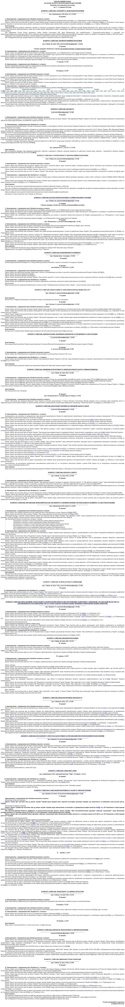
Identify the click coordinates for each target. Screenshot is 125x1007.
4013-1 (25, 826)
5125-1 (54, 454)
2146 (86, 828)
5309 (109, 277)
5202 (71, 20)
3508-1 (46, 325)
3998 (23, 833)
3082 (58, 913)
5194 (114, 597)
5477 (98, 757)
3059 (71, 764)
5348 (96, 236)
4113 (97, 858)
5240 (34, 873)
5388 (68, 881)
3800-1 (119, 317)
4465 (119, 456)
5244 (25, 557)
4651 (106, 713)
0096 (98, 379)
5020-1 (79, 244)
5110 (122, 632)
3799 (109, 915)
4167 (83, 58)
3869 (103, 432)
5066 (90, 550)
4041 (15, 839)
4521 (74, 635)
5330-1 (95, 169)
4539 (3, 803)
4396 (80, 99)
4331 (102, 436)
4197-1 (33, 275)
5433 (10, 687)
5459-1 (4, 80)
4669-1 (89, 872)
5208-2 (96, 982)
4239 (46, 542)
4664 (70, 512)
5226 (63, 782)
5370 (95, 682)
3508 (46, 322)
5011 (102, 272)
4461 (40, 59)
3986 (52, 666)
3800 (112, 314)
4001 (3, 836)
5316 (8, 241)
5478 (27, 628)
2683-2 (82, 863)
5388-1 (6, 885)
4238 (46, 539)
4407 (78, 225)
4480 (10, 849)
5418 (116, 493)
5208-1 (119, 979)
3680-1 (89, 24)
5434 (9, 496)
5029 (62, 984)
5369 (108, 679)
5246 (122, 708)
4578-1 (106, 310)
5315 (29, 939)
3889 (85, 724)
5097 (43, 593)
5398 (70, 754)
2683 (50, 862)
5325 (95, 484)
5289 (29, 97)
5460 (5, 360)
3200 (13, 56)
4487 (84, 613)
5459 (3, 77)
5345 (91, 745)
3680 (102, 22)
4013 (34, 823)
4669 (88, 870)
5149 (28, 992)
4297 (3, 650)
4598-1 (110, 616)
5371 (33, 876)
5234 (49, 227)
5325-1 (27, 487)
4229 (22, 693)
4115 (75, 536)
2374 (11, 106)
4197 (32, 274)
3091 (43, 53)
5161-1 (93, 423)
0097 (92, 381)
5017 (3, 91)
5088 (102, 595)
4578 (101, 309)
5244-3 (11, 567)
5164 (12, 430)
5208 (95, 977)
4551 (122, 719)
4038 (98, 807)
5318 (5, 446)
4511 (109, 726)
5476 (18, 443)
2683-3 (51, 865)
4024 (101, 731)
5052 (26, 67)
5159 (117, 425)
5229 (17, 499)
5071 (10, 989)
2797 (100, 675)
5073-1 (22, 182)
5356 (24, 749)
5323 (72, 514)
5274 (64, 448)
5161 (92, 421)
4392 (44, 102)
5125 (32, 452)
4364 (68, 946)
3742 (95, 909)
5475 (45, 354)
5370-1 (96, 684)
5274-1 (47, 450)
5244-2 (29, 564)
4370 (3, 549)
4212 (118, 171)
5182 (84, 985)
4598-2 (85, 620)
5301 (13, 944)
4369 (122, 544)
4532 (22, 439)
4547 (11, 718)
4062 (3, 534)
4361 (16, 517)
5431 (102, 459)
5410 (71, 652)
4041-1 (104, 841)
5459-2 (4, 84)
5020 (89, 243)
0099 (79, 382)
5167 (96, 972)
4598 (84, 615)
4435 (67, 846)
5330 (29, 167)
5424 (108, 762)
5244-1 (12, 560)
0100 (55, 386)
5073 (110, 177)
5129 (85, 327)
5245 (88, 570)
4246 (94, 723)
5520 (98, 402)
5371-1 (46, 880)
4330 (89, 434)
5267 (32, 673)
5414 (119, 231)
